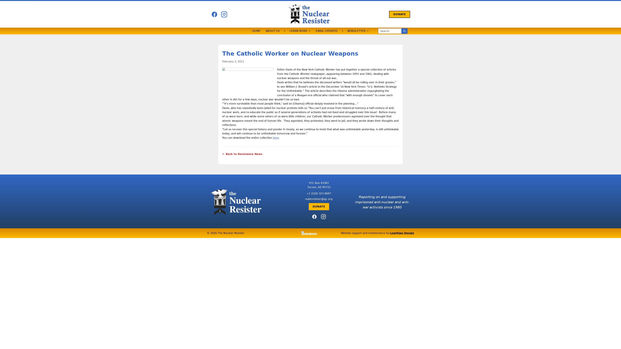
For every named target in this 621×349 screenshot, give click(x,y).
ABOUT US (273, 30)
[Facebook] (214, 14)
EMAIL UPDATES (327, 30)
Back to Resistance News (244, 154)
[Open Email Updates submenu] (342, 31)
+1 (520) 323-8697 (319, 193)
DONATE (399, 14)
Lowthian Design (402, 233)
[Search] (404, 31)
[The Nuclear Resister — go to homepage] (310, 14)
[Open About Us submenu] (284, 31)
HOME (256, 30)
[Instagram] (224, 14)
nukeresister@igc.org (318, 199)
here (276, 137)
